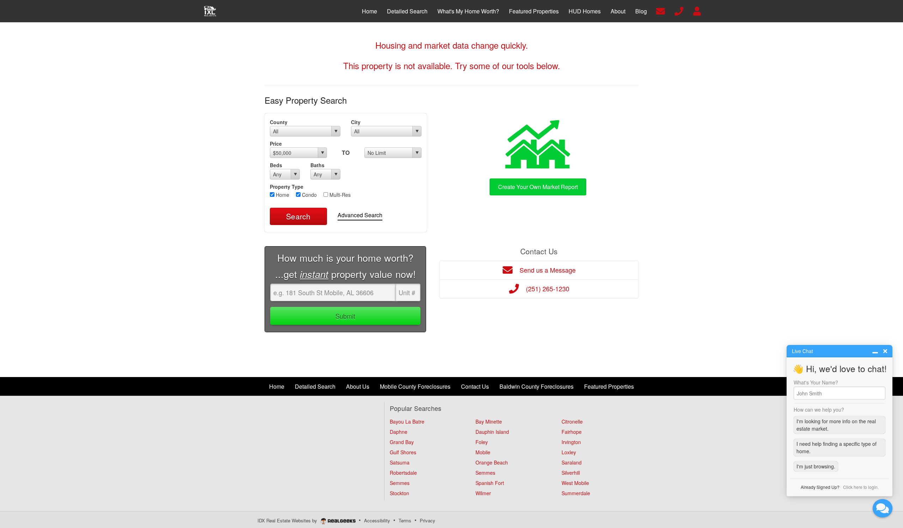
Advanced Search (360, 215)
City (355, 122)
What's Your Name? (816, 382)
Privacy (427, 520)
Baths (317, 165)
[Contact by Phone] (678, 10)
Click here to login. (861, 487)
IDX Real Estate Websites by (288, 520)
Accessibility (377, 520)
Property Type (286, 186)
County (278, 122)
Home (281, 194)
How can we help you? (819, 409)
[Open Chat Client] (882, 508)
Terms (405, 520)
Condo (309, 194)
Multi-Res (339, 194)
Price (276, 143)
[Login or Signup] (697, 10)
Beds (276, 165)
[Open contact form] (660, 10)
